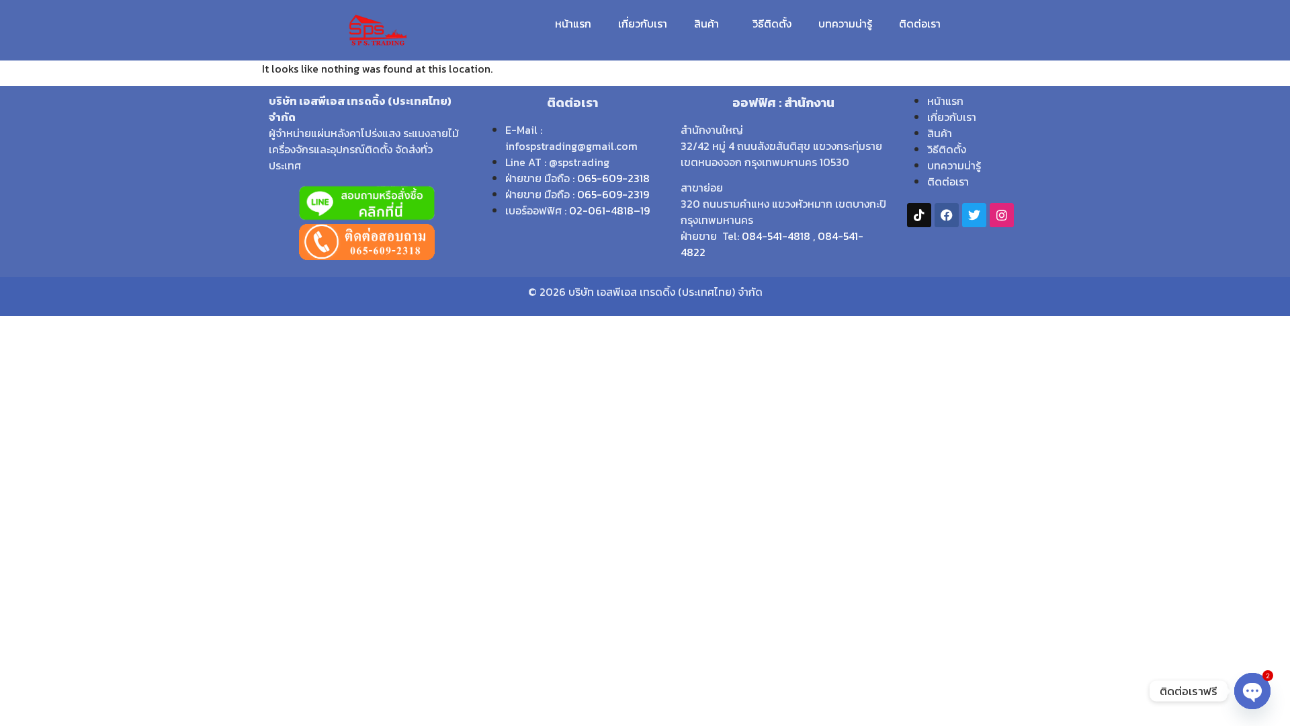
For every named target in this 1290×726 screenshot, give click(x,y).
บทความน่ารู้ (845, 23)
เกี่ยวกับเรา (642, 23)
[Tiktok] (919, 215)
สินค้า (706, 23)
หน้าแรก (573, 23)
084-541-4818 (776, 236)
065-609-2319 (613, 194)
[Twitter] (974, 215)
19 (645, 210)
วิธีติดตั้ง (771, 23)
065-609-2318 (613, 178)
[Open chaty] (1252, 691)
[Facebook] (947, 215)
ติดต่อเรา (920, 23)
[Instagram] (1002, 215)
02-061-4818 (601, 210)
